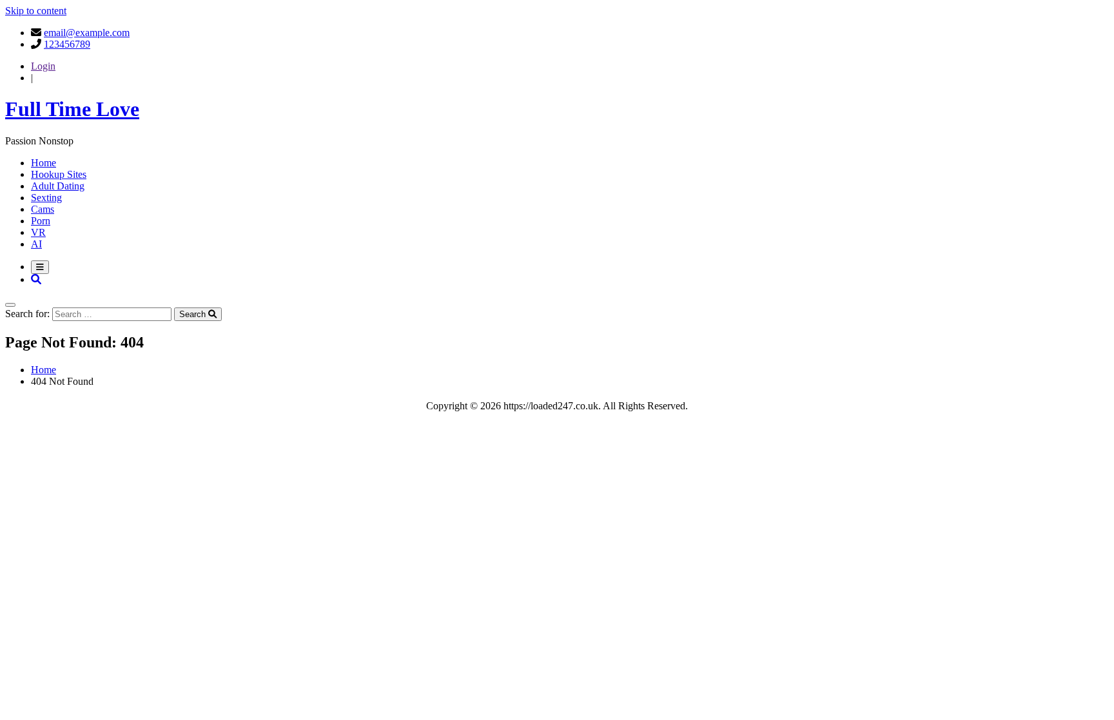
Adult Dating (57, 185)
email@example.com (87, 32)
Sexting (46, 197)
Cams (42, 209)
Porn (40, 220)
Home (43, 162)
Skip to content (35, 10)
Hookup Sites (58, 174)
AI (36, 243)
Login (43, 66)
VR (38, 232)
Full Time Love (72, 109)
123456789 (67, 44)
